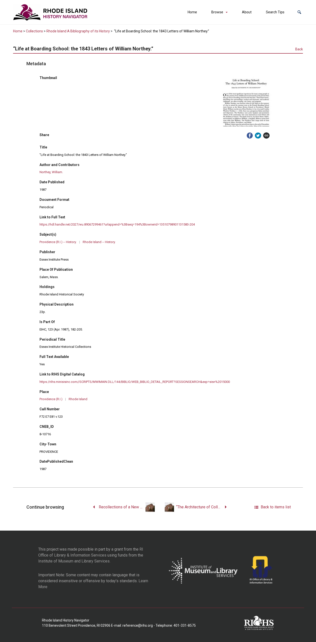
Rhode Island (78, 399)
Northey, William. (51, 172)
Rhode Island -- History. (99, 242)
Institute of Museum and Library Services (74, 561)
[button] (299, 12)
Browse (217, 12)
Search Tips (275, 12)
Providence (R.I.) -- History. (58, 242)
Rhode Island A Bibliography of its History (78, 31)
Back (299, 49)
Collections (34, 31)
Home (192, 12)
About (247, 12)
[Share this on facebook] (250, 135)
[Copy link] (266, 135)
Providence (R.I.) (51, 399)
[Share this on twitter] (258, 135)
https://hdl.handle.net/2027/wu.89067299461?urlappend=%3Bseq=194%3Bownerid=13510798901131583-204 (117, 224)
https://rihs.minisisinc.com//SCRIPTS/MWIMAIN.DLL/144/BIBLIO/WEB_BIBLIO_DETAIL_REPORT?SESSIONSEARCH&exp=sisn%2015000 (135, 382)
